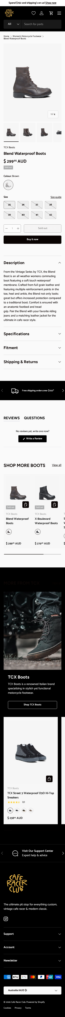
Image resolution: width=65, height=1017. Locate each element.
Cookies (7, 1008)
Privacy (18, 1008)
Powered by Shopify (35, 1002)
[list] (32, 82)
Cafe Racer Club (18, 1002)
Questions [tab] (34, 418)
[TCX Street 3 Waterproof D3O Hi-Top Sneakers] (30, 752)
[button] (51, 13)
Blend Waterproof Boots (15, 39)
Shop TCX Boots (32, 705)
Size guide (56, 197)
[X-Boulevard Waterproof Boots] (47, 492)
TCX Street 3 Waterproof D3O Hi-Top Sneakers (30, 795)
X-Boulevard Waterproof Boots (46, 521)
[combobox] (32, 24)
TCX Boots (9, 147)
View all (56, 465)
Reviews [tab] (12, 418)
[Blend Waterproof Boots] (18, 492)
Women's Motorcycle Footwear (27, 36)
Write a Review (35, 439)
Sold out (42, 228)
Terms (28, 1008)
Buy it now (32, 239)
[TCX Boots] (32, 631)
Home (6, 36)
